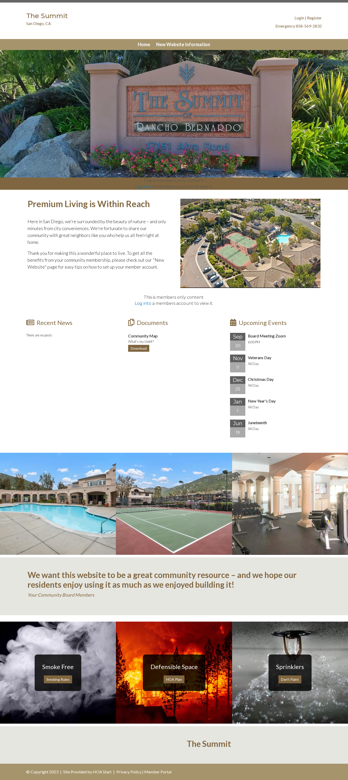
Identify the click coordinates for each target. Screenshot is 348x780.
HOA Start (102, 771)
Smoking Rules (58, 679)
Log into (143, 186)
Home (144, 44)
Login (299, 17)
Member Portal (157, 771)
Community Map (143, 335)
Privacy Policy (128, 771)
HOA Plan (174, 679)
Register (314, 17)
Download (139, 348)
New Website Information (183, 44)
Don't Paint (290, 679)
